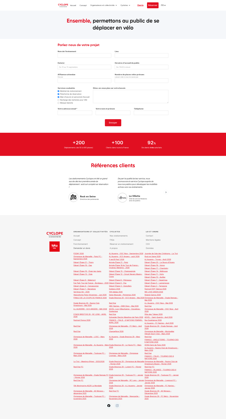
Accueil (73, 5)
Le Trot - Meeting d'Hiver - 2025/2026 (88, 361)
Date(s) (61, 63)
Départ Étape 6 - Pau (117, 283)
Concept (83, 5)
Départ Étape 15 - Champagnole (122, 271)
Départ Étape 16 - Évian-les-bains (87, 271)
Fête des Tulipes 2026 (154, 314)
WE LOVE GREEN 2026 (154, 292)
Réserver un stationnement (121, 244)
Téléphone (138, 109)
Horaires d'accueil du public (127, 63)
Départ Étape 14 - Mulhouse (156, 271)
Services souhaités (66, 88)
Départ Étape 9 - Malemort (84, 280)
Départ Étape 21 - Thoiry (83, 262)
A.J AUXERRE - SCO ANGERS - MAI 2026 (90, 309)
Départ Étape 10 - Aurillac (155, 277)
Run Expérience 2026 (153, 320)
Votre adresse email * (67, 109)
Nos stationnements (119, 236)
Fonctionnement (80, 244)
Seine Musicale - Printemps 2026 (122, 295)
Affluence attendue (66, 74)
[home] (63, 5)
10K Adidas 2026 (116, 292)
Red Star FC (78, 367)
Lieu (117, 51)
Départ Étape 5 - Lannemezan (157, 283)
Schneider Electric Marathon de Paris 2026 (126, 317)
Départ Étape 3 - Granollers (120, 286)
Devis (140, 5)
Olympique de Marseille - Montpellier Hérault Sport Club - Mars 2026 (159, 332)
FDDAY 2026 (78, 253)
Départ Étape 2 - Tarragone (156, 286)
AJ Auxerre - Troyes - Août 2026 (158, 259)
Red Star (112, 303)
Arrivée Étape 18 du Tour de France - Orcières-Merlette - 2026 (124, 266)
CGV (148, 244)
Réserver (152, 5)
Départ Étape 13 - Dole (82, 274)
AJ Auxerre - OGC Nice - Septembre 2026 (126, 253)
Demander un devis (81, 248)
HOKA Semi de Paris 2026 (155, 345)
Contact (149, 236)
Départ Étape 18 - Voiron (155, 265)
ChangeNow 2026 (116, 331)
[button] (103, 5)
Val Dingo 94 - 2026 (81, 292)
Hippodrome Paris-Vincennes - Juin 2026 (90, 295)
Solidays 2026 (114, 289)
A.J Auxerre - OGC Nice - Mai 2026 (159, 303)
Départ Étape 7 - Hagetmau (156, 280)
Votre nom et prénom (105, 109)
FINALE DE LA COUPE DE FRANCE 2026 (90, 298)
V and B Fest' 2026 (116, 259)
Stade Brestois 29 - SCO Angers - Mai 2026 (126, 298)
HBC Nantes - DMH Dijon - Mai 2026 (124, 306)
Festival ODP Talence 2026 (155, 289)
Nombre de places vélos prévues (129, 74)
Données (150, 248)
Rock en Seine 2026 (153, 256)
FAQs (112, 240)
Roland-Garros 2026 (153, 295)
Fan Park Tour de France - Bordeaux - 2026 (91, 283)
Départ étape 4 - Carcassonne (86, 286)
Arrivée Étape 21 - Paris (118, 262)
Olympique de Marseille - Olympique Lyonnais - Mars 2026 (123, 354)
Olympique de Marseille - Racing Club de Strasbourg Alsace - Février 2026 (161, 362)
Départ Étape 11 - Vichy (154, 274)
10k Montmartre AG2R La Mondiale (87, 386)
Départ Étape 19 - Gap (82, 265)
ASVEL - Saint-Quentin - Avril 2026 (158, 317)
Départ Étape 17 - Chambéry (156, 268)
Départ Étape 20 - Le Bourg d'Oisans (160, 262)
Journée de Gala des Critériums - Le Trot (161, 253)
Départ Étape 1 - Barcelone (84, 289)
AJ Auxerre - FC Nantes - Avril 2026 (159, 323)
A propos (114, 248)
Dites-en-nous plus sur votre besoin (109, 88)
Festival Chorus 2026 (81, 320)
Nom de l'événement (67, 51)
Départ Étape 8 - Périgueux (120, 280)
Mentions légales (153, 240)
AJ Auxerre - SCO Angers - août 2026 (124, 256)
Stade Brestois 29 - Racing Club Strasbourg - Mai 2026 (86, 304)
